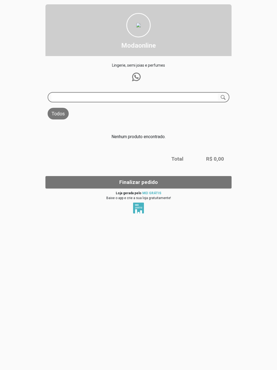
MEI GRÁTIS (151, 193)
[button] (136, 77)
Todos (58, 113)
